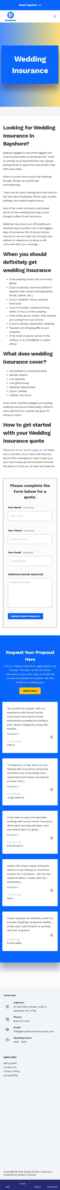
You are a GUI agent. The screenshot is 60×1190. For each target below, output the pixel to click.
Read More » (13, 734)
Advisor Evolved (27, 1174)
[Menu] (55, 16)
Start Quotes (28, 5)
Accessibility (11, 1075)
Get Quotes (10, 1063)
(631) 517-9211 (22, 1021)
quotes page (31, 449)
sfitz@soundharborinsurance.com (34, 1031)
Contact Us (10, 1067)
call (45, 449)
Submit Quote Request (25, 616)
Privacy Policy (12, 1071)
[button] (30, 690)
